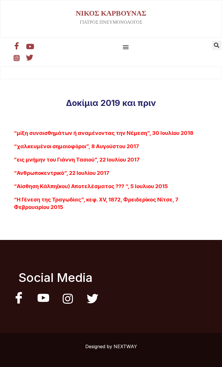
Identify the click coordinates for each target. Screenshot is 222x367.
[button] (125, 47)
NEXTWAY (125, 346)
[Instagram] (17, 58)
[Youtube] (30, 46)
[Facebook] (17, 46)
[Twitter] (30, 58)
